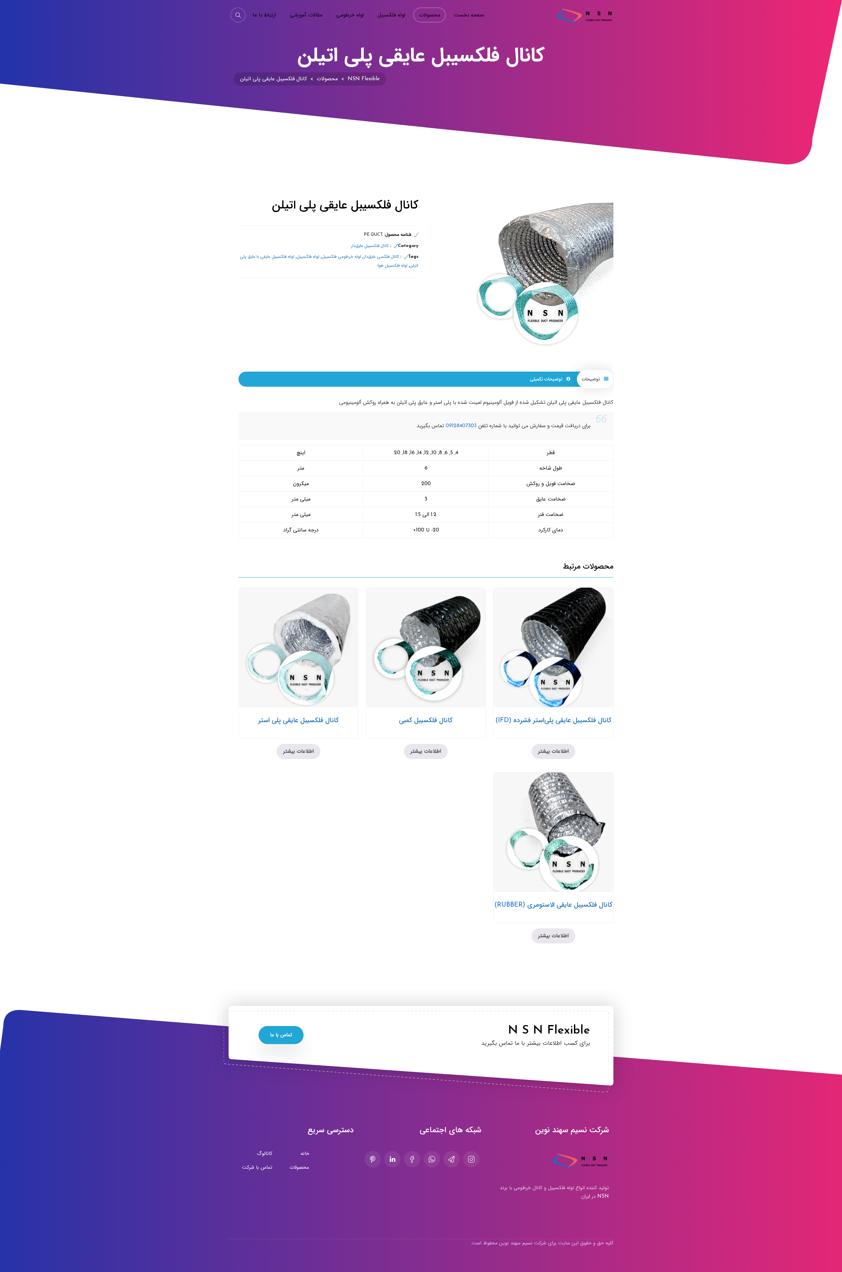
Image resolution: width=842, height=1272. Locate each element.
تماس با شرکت (257, 1167)
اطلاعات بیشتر (553, 751)
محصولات (299, 1167)
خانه (305, 1154)
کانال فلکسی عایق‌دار (381, 257)
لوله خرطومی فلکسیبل (341, 257)
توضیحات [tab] (591, 379)
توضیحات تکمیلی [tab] (547, 379)
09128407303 (461, 425)
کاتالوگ (264, 1154)
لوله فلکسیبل (308, 257)
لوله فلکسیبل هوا (393, 265)
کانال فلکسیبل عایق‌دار (370, 246)
